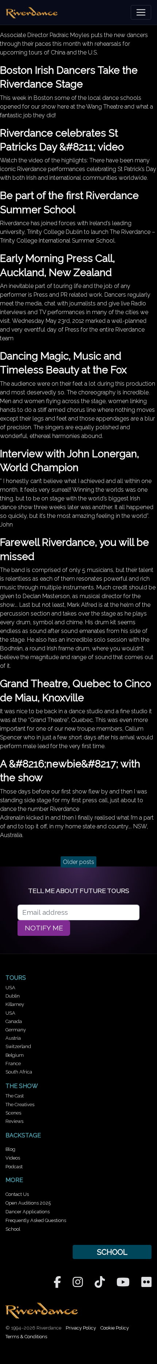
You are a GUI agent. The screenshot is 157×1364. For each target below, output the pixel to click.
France (13, 1063)
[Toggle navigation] (141, 12)
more (14, 1180)
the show (21, 1086)
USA (10, 987)
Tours (15, 977)
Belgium (14, 1055)
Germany (15, 1029)
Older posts (78, 861)
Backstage (23, 1135)
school (112, 1252)
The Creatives (19, 1104)
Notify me (44, 928)
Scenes (13, 1113)
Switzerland (18, 1046)
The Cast (14, 1096)
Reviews (14, 1121)
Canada (13, 1021)
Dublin (12, 996)
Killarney (14, 1004)
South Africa (18, 1072)
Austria (13, 1038)
